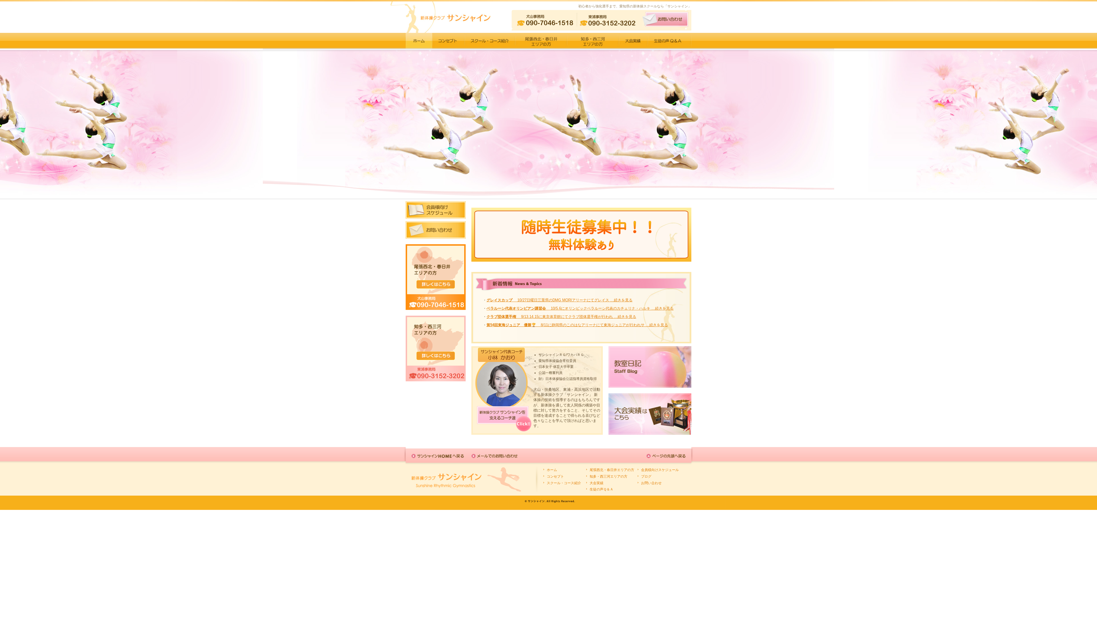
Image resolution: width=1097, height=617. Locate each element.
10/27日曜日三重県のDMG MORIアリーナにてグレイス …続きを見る (559, 300)
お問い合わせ (651, 483)
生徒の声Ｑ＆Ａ (601, 489)
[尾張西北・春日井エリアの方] (541, 40)
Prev (7, 123)
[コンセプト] (448, 40)
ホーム (552, 470)
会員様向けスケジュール (660, 470)
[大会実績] (633, 40)
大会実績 (596, 483)
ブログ (646, 476)
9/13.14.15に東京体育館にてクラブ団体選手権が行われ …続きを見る (561, 316)
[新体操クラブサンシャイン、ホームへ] (419, 40)
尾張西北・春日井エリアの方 (612, 470)
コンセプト (555, 476)
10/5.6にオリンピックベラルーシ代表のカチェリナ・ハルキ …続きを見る (580, 308)
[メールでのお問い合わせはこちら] (665, 19)
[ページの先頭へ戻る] (666, 456)
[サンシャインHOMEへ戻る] (437, 456)
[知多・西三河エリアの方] (593, 40)
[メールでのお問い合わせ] (497, 456)
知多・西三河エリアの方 (608, 476)
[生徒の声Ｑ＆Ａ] (669, 40)
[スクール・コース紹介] (490, 40)
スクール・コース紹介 (564, 483)
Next (1089, 123)
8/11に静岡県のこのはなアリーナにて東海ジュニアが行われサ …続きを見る (577, 325)
